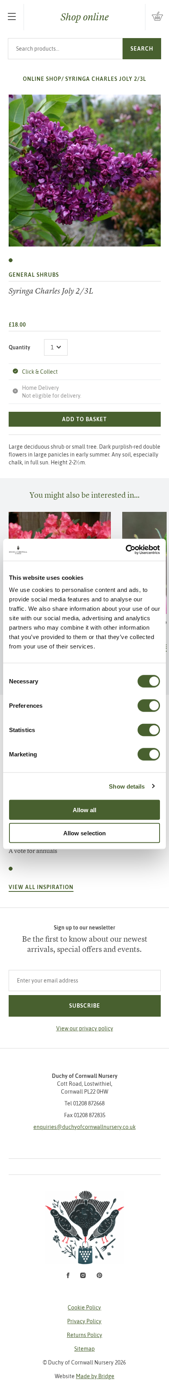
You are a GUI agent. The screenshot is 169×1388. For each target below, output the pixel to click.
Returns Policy (84, 1335)
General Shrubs (34, 275)
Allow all (85, 810)
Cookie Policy (84, 1307)
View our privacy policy (84, 1028)
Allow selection (84, 832)
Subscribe (84, 1006)
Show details (127, 786)
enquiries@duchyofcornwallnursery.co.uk (84, 1127)
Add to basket (84, 419)
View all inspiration (41, 887)
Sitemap (84, 1349)
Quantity (19, 347)
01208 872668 (89, 1103)
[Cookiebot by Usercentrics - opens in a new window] (125, 550)
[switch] (149, 705)
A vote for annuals (33, 850)
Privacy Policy (84, 1321)
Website (84, 1376)
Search (141, 49)
